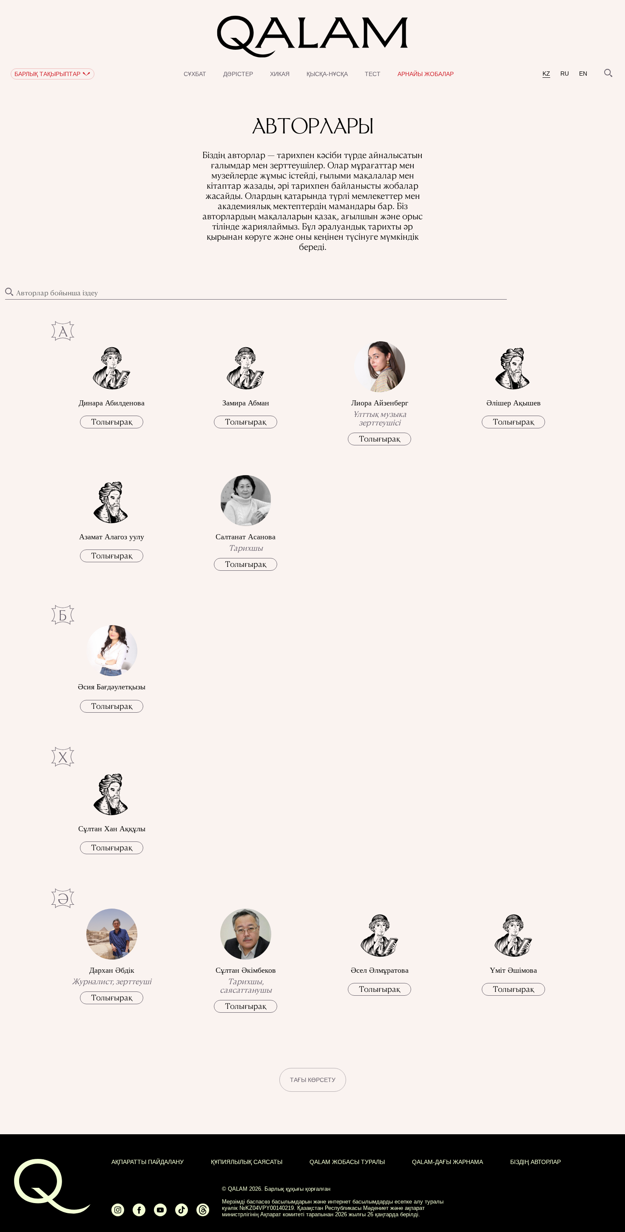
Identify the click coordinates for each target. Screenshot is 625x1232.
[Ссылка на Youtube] (160, 1213)
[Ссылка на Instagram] (117, 1213)
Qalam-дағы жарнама (447, 1162)
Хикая (280, 74)
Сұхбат (195, 74)
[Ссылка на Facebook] (139, 1213)
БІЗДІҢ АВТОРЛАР (535, 1162)
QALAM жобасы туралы (347, 1162)
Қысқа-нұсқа (327, 74)
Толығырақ (111, 421)
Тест (373, 74)
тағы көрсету (312, 1079)
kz (546, 74)
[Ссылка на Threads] (202, 1213)
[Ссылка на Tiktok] (181, 1213)
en (583, 74)
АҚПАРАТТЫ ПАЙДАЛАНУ (147, 1162)
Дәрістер (238, 74)
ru (564, 74)
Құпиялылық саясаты (246, 1162)
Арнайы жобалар (426, 74)
